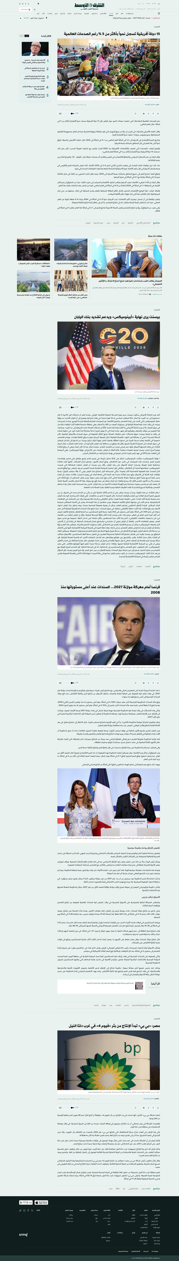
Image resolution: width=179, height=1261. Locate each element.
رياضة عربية (157, 1240)
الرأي (117, 13)
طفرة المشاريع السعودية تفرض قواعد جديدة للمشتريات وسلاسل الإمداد (34, 78)
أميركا (123, 566)
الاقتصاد (111, 13)
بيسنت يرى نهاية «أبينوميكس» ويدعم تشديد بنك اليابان (117, 317)
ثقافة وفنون (103, 13)
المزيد (38, 13)
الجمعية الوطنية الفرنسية (141, 1005)
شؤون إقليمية (156, 1227)
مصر (108, 223)
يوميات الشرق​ (77, 13)
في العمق (62, 13)
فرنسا (96, 1005)
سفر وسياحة (69, 1218)
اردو (143, 3)
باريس (126, 1005)
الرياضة (69, 13)
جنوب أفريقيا (98, 223)
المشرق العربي (154, 1224)
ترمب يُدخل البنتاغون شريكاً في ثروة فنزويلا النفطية (35, 69)
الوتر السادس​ (106, 1218)
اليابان (130, 566)
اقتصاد (147, 566)
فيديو (56, 13)
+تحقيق (145, 1244)
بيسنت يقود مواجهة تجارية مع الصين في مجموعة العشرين (35, 96)
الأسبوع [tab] (22, 36)
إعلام (109, 1224)
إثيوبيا (88, 223)
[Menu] (159, 13)
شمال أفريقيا (154, 1221)
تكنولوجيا (86, 13)
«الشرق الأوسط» (150, 105)
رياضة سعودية (156, 1237)
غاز (124, 1189)
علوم (96, 1218)
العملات (139, 566)
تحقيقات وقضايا (143, 1240)
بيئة (97, 1221)
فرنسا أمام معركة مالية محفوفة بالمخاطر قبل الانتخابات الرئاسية (110, 983)
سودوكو (108, 1240)
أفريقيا (130, 223)
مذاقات (71, 1215)
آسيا (146, 1221)
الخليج (156, 1218)
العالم (122, 13)
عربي (159, 3)
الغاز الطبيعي (133, 1189)
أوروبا (146, 1218)
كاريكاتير (133, 1218)
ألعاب (43, 13)
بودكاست (49, 13)
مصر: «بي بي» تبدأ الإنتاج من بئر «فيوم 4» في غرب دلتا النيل (114, 1026)
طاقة (118, 1189)
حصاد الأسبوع (144, 1237)
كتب (109, 1215)
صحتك (96, 1215)
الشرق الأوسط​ (129, 13)
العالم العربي (157, 1215)
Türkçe (148, 3)
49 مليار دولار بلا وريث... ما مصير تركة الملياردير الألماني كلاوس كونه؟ (33, 61)
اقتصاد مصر (146, 1189)
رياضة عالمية (157, 1244)
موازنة (104, 1005)
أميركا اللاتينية (144, 1227)
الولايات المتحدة (144, 1215)
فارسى (139, 3)
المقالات (133, 1215)
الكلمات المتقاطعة (106, 1237)
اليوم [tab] (27, 36)
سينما (109, 1221)
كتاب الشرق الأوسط (130, 1221)
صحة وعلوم (95, 13)
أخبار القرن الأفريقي (143, 223)
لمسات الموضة (70, 1221)
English (154, 3)
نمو (123, 223)
